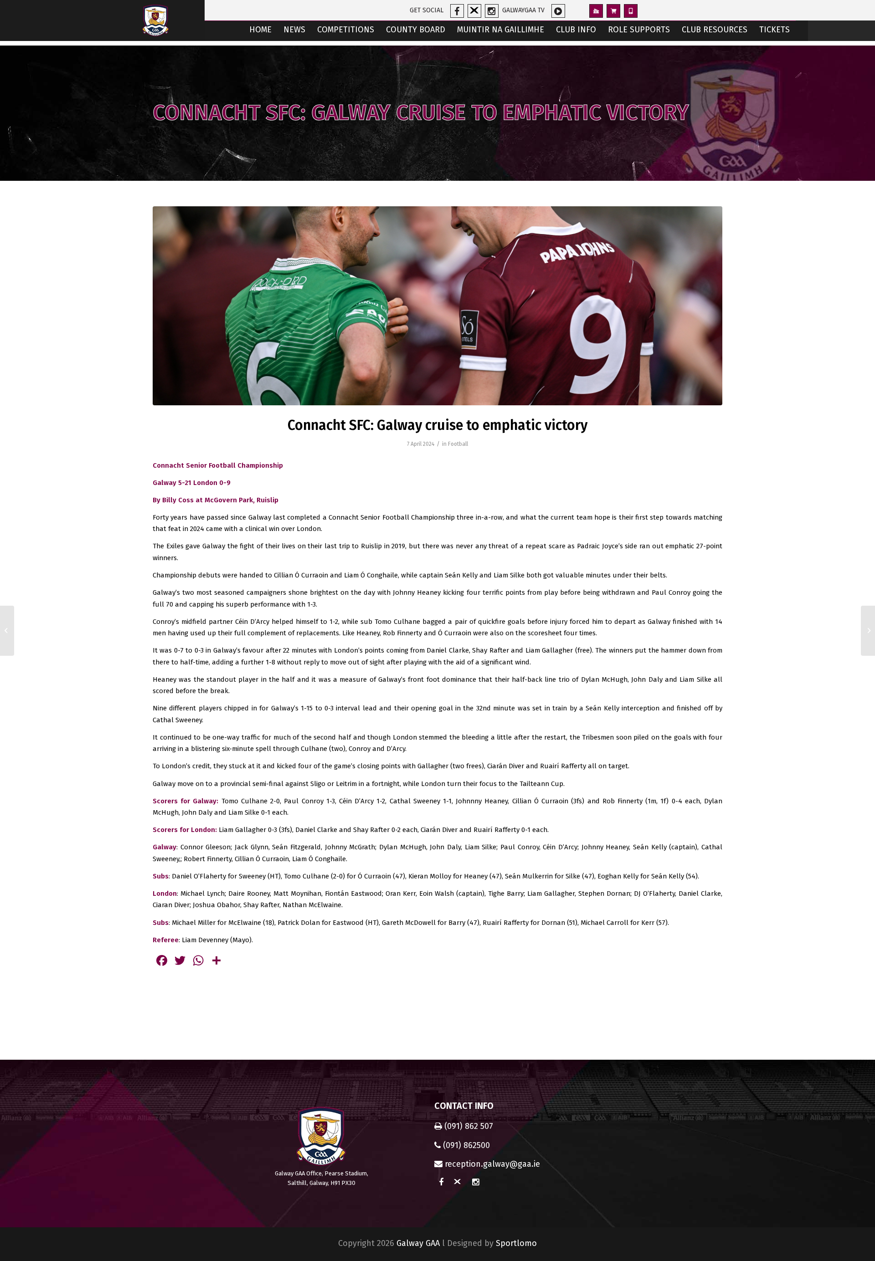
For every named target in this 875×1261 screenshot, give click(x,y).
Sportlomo (516, 1243)
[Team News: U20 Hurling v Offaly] (7, 631)
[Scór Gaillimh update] (868, 631)
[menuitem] (260, 30)
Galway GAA (418, 1243)
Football (458, 444)
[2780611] (437, 305)
